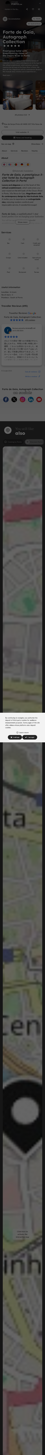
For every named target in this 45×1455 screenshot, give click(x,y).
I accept (31, 737)
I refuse (16, 737)
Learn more (23, 732)
